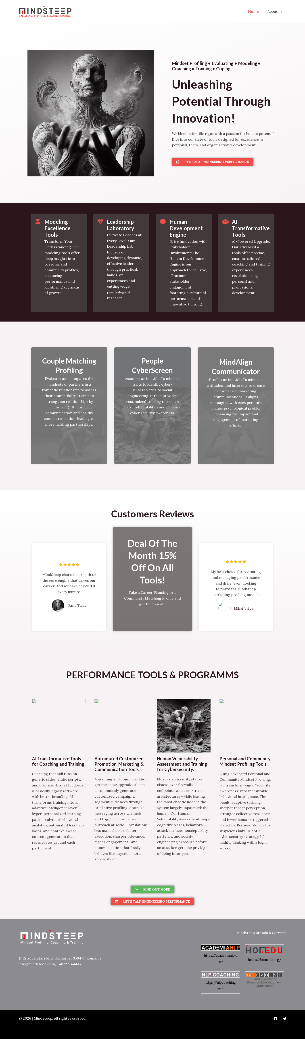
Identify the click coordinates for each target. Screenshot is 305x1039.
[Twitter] (284, 1018)
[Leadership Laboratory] (100, 221)
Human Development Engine (186, 228)
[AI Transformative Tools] (225, 221)
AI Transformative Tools (251, 228)
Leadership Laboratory (120, 224)
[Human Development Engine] (162, 221)
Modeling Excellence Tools (57, 228)
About (272, 11)
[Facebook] (275, 1018)
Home (253, 11)
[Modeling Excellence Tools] (37, 221)
